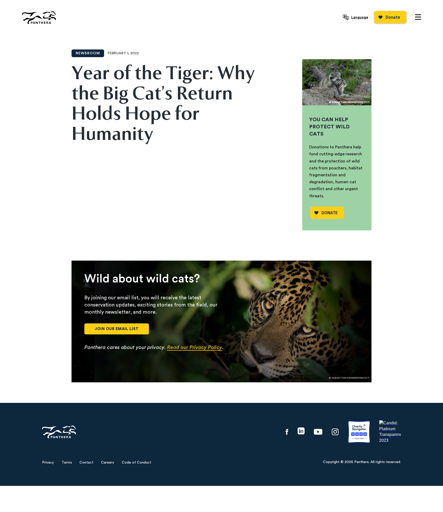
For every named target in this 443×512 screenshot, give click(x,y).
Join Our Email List (117, 329)
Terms (67, 462)
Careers (107, 462)
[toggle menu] (418, 17)
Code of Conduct (136, 462)
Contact (86, 462)
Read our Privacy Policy (194, 347)
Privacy (48, 462)
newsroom (88, 53)
